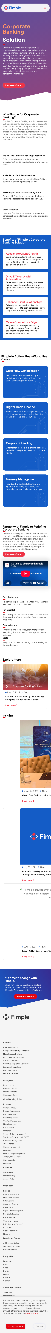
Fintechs (6, 1234)
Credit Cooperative (10, 1231)
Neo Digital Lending (11, 1214)
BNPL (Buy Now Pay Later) (13, 1224)
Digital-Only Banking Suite (13, 1211)
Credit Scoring (9, 1127)
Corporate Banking (10, 1204)
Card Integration (9, 1160)
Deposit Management (11, 1111)
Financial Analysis (9, 1124)
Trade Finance (8, 1144)
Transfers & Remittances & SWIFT (16, 1137)
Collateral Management (12, 1121)
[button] (45, 8)
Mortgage (7, 1131)
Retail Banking (8, 1201)
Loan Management (10, 1114)
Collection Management (12, 1140)
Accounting (7, 1150)
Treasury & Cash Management (14, 1134)
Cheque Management (11, 1147)
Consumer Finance (10, 1221)
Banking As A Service (11, 1194)
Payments (7, 1163)
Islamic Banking (9, 1207)
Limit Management (10, 1118)
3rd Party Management (12, 1157)
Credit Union (8, 1227)
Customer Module (10, 1108)
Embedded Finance (11, 1197)
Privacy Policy (31, 1313)
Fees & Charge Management (14, 1153)
